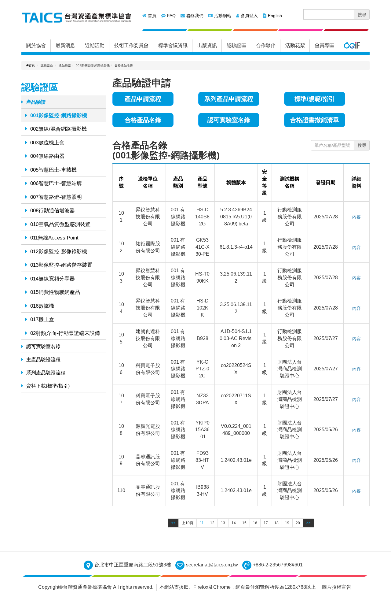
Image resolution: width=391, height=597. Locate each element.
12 (212, 523)
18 (276, 523)
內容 (356, 216)
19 (287, 523)
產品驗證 (36, 102)
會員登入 (249, 15)
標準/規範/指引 (314, 98)
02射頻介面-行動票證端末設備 (65, 333)
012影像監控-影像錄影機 (58, 251)
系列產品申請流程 (228, 98)
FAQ (171, 15)
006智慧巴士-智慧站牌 (56, 183)
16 (255, 523)
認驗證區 (236, 45)
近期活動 (94, 45)
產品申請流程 (143, 98)
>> (308, 523)
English (275, 15)
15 (244, 523)
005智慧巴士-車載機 (53, 170)
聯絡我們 (194, 15)
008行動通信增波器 (52, 210)
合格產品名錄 (143, 120)
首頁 (152, 15)
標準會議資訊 (173, 45)
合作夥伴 (266, 45)
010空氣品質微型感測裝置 (60, 224)
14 (234, 523)
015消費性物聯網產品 (55, 292)
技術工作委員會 (131, 45)
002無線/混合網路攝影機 (58, 129)
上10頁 (187, 523)
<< (173, 523)
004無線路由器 (47, 156)
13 (223, 523)
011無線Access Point (54, 238)
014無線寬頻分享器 (52, 279)
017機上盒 (42, 319)
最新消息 (65, 45)
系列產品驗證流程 (45, 372)
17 (266, 523)
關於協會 (36, 45)
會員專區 (324, 45)
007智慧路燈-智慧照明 (56, 197)
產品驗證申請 (141, 82)
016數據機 (42, 306)
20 (298, 523)
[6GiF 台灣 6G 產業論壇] (351, 45)
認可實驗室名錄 (43, 346)
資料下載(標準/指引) (48, 385)
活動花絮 (295, 45)
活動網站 (222, 15)
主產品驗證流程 (43, 359)
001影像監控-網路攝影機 (58, 115)
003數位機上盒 (47, 143)
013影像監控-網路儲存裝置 (61, 265)
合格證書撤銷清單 (314, 120)
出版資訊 (207, 45)
